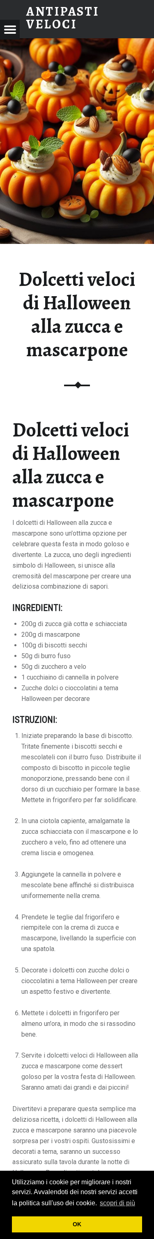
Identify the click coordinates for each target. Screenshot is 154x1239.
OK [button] (77, 1224)
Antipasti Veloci (62, 17)
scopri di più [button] (117, 1203)
